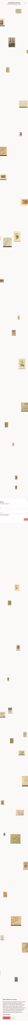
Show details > (7, 1014)
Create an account (5, 503)
